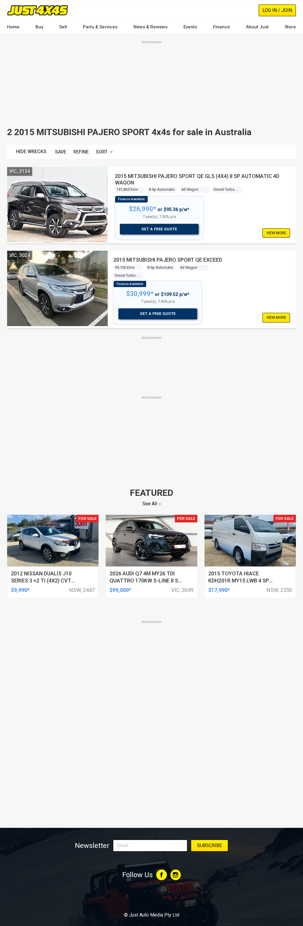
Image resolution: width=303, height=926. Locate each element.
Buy (39, 27)
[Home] (37, 10)
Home (13, 27)
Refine (81, 152)
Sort (102, 152)
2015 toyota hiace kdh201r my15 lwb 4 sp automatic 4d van (238, 580)
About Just (257, 27)
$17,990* (219, 590)
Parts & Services (100, 27)
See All (149, 503)
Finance (221, 27)
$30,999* (140, 293)
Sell (63, 27)
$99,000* (120, 590)
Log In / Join (277, 10)
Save (60, 152)
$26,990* (142, 209)
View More (276, 233)
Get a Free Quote (159, 229)
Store (290, 27)
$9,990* (20, 590)
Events (190, 27)
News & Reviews (150, 27)
